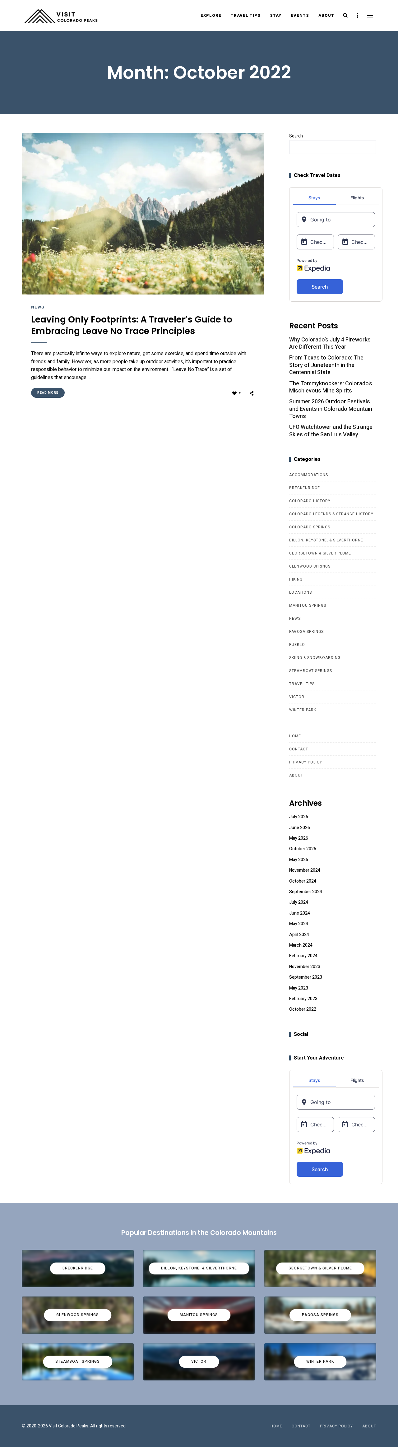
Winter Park (302, 710)
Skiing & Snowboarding (314, 658)
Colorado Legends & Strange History (331, 514)
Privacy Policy (305, 762)
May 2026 (298, 838)
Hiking (296, 579)
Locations (300, 592)
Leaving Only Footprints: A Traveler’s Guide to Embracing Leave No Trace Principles (131, 325)
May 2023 (298, 988)
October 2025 (302, 849)
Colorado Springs (309, 527)
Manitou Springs (307, 605)
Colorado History (310, 501)
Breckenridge (304, 488)
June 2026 (299, 827)
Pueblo (297, 644)
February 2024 (303, 956)
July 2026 (298, 817)
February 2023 (303, 998)
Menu (370, 15)
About (326, 15)
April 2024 (299, 934)
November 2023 (304, 966)
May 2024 (298, 924)
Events (300, 15)
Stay (275, 15)
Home (295, 736)
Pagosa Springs (306, 631)
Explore (211, 15)
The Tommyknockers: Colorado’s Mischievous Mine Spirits (330, 387)
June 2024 (299, 913)
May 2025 (298, 859)
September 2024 (305, 891)
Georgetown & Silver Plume (320, 553)
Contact (298, 749)
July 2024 (298, 902)
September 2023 (305, 977)
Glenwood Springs (310, 566)
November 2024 (304, 870)
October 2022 (302, 1009)
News (37, 307)
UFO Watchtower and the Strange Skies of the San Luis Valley (331, 431)
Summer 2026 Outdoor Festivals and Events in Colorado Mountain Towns (330, 409)
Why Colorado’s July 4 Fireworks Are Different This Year (330, 343)
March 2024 (300, 945)
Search (296, 136)
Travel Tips (246, 15)
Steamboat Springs (310, 671)
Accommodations (308, 475)
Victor (296, 697)
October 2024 (302, 881)
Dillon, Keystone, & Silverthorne (326, 540)
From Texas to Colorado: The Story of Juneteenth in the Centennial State (326, 365)
